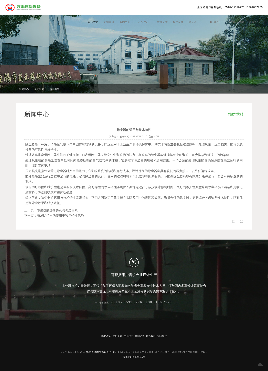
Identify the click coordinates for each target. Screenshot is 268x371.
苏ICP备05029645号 (134, 357)
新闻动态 (139, 336)
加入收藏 (238, 22)
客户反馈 (178, 22)
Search (219, 22)
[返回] (234, 221)
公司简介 (109, 22)
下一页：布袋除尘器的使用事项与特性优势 (54, 215)
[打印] (241, 221)
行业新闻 (54, 89)
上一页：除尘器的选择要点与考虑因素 (51, 210)
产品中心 (144, 22)
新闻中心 (125, 22)
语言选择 (255, 22)
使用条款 (117, 336)
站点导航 (162, 336)
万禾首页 (93, 22)
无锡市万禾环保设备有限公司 (102, 351)
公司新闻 (39, 89)
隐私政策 (106, 336)
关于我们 (128, 336)
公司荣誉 (162, 22)
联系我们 (194, 22)
